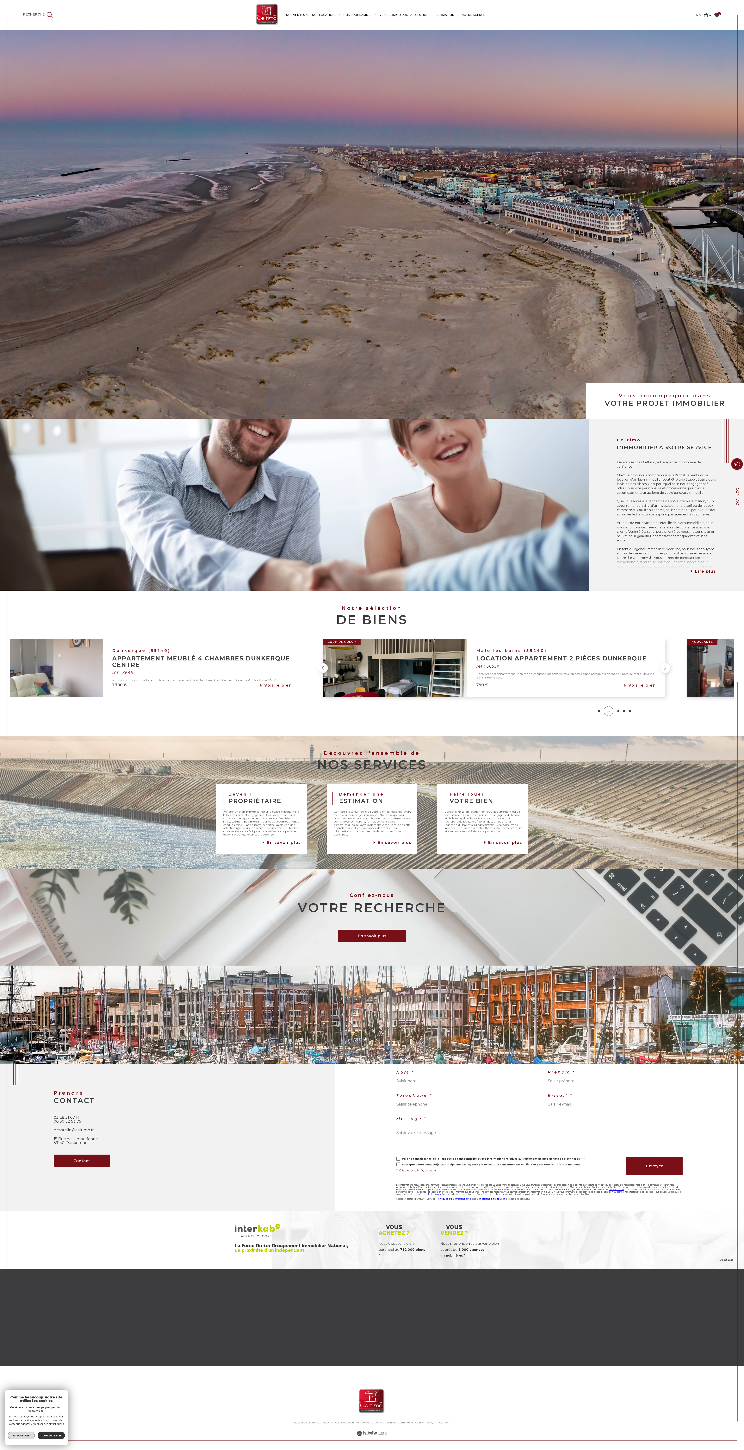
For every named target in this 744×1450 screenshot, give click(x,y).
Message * (411, 1119)
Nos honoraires (364, 1423)
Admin (410, 1423)
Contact (737, 498)
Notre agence (473, 15)
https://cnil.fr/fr (616, 1189)
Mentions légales (396, 1423)
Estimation (445, 15)
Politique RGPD (433, 1423)
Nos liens (420, 1423)
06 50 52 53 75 (67, 1121)
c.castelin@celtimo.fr (74, 1130)
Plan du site (380, 1423)
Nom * (405, 1072)
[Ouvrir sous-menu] (307, 14)
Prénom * (561, 1072)
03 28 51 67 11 (66, 1117)
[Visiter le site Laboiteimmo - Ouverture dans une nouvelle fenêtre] (372, 1438)
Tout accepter (51, 1435)
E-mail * (560, 1095)
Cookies (447, 1423)
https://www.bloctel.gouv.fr (427, 1194)
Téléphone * (414, 1095)
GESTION (422, 15)
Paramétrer (21, 1435)
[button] (229, 668)
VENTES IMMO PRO (394, 15)
